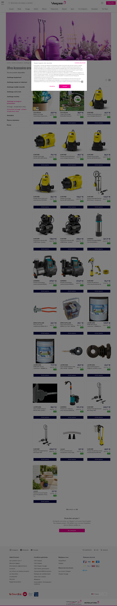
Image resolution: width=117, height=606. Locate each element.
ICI (82, 81)
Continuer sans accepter (80, 62)
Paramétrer (52, 86)
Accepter (65, 86)
